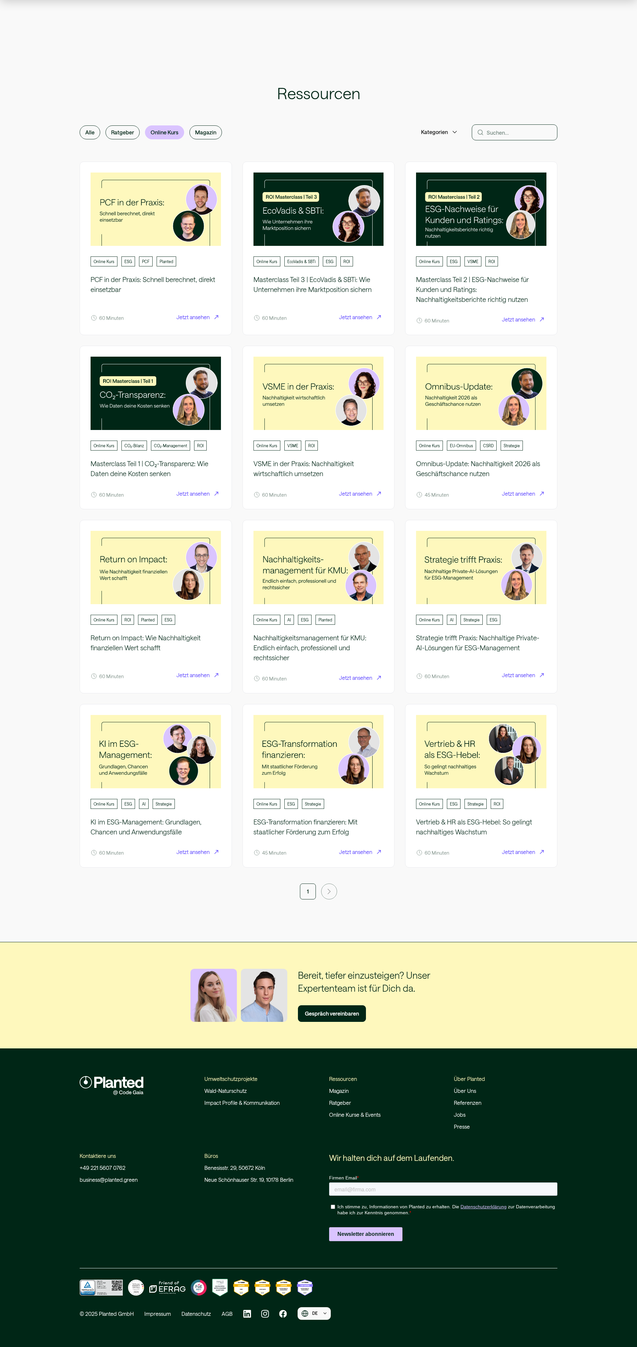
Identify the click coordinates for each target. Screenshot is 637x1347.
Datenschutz (196, 1314)
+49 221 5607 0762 (102, 1168)
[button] (440, 132)
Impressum (157, 1314)
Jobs (459, 1114)
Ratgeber (340, 1102)
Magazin (339, 1091)
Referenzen (467, 1102)
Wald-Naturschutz (225, 1091)
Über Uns (465, 1091)
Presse (462, 1126)
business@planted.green (109, 1179)
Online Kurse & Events (355, 1114)
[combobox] (314, 1313)
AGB (227, 1314)
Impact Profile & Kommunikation (242, 1102)
